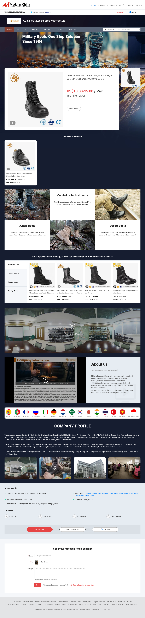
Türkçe (113, 604)
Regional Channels (99, 602)
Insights (129, 602)
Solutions (47, 29)
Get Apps (128, 5)
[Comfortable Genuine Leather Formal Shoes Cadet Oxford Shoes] (20, 156)
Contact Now (74, 109)
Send (37, 585)
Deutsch (64, 604)
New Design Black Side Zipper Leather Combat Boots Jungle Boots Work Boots (70, 292)
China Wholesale (63, 602)
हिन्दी (99, 604)
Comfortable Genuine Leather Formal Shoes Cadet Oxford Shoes (19, 175)
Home (9, 29)
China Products (28, 602)
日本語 (94, 604)
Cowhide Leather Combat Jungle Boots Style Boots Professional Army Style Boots (89, 77)
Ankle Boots (89, 496)
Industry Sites (87, 602)
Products (23, 29)
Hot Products (17, 602)
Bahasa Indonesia (131, 604)
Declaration (95, 609)
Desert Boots (133, 493)
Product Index (111, 602)
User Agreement (85, 609)
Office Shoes (80, 496)
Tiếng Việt (121, 604)
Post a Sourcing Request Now (82, 585)
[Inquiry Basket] (120, 5)
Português (31, 604)
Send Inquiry (120, 12)
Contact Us (72, 29)
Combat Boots (91, 493)
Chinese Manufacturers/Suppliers (45, 602)
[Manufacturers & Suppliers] (16, 4)
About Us (35, 29)
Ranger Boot (123, 493)
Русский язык (49, 604)
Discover (59, 29)
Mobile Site (121, 602)
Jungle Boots (113, 493)
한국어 (87, 604)
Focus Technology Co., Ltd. (57, 609)
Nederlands (73, 604)
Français (39, 604)
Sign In (93, 5)
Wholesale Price (76, 602)
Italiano (57, 604)
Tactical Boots (103, 493)
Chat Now (134, 12)
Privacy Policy (106, 609)
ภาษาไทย (106, 604)
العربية (81, 604)
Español (23, 604)
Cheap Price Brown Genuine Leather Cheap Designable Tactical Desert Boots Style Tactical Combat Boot (42, 292)
